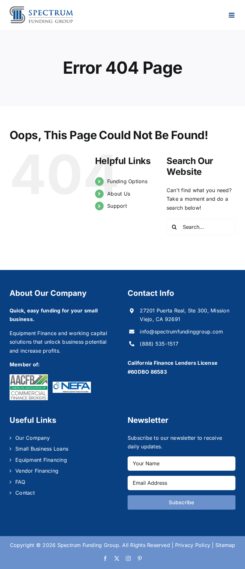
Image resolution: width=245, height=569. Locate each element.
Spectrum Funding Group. (89, 545)
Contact (25, 493)
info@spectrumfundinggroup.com (181, 331)
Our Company (32, 438)
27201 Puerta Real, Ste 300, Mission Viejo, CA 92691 (184, 314)
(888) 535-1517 (159, 344)
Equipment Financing (41, 460)
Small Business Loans (41, 448)
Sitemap (225, 545)
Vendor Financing (36, 471)
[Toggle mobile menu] (232, 15)
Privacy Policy (192, 545)
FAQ (20, 482)
